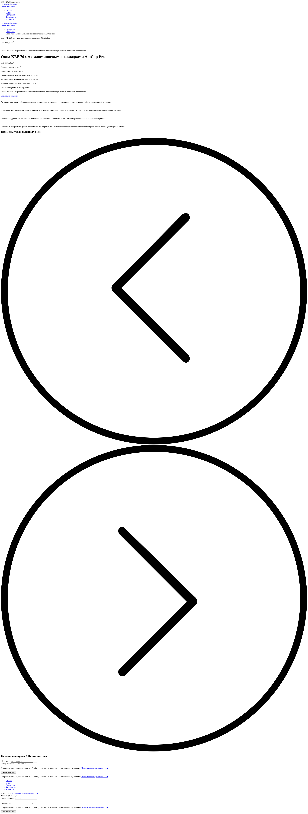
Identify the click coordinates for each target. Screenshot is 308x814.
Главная (9, 10)
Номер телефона (7, 764)
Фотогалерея (11, 17)
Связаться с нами (8, 6)
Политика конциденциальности (25, 793)
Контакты (10, 19)
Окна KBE (10, 32)
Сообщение (5, 803)
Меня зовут (5, 761)
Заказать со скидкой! (9, 96)
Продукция (10, 15)
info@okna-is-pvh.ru (9, 4)
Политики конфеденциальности (94, 768)
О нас (8, 13)
